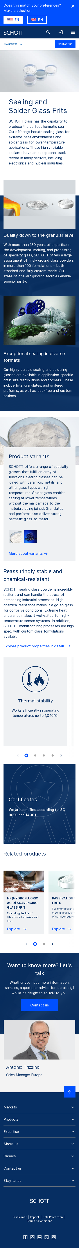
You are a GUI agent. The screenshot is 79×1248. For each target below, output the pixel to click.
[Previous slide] (17, 755)
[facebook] (25, 1237)
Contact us (65, 44)
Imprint (34, 1217)
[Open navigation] (72, 32)
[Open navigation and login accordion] (60, 32)
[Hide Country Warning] (72, 6)
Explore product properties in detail (34, 646)
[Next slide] (61, 755)
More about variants (26, 553)
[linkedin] (39, 1237)
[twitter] (46, 1237)
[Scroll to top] (69, 1092)
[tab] (26, 755)
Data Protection (53, 1217)
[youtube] (54, 1237)
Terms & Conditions (39, 1221)
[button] (39, 1107)
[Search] (48, 32)
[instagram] (32, 1237)
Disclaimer (20, 1217)
